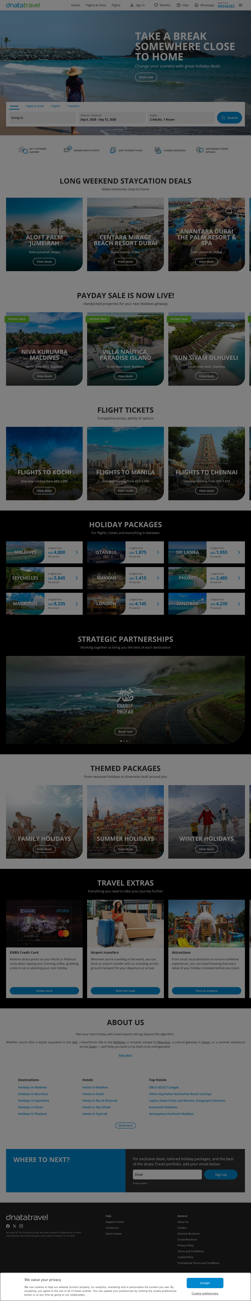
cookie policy (77, 1294)
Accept (205, 1283)
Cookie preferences (205, 1293)
